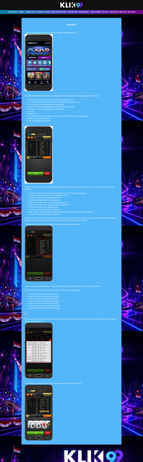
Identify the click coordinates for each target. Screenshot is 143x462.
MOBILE (21, 12)
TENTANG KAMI (12, 12)
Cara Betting (73, 12)
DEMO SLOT (123, 12)
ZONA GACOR (114, 12)
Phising (47, 12)
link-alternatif (96, 12)
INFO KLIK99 (132, 12)
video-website (84, 12)
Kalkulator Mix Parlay (59, 12)
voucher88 (39, 12)
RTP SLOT (106, 12)
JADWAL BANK (30, 12)
